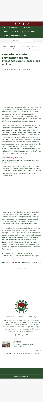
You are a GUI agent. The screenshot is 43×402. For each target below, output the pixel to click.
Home (3, 28)
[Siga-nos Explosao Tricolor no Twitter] (18, 335)
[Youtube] (23, 24)
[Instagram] (27, 24)
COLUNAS (5, 32)
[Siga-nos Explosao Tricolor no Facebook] (15, 335)
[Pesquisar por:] (21, 40)
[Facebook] (15, 24)
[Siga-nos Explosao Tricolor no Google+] (22, 335)
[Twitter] (19, 24)
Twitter (13, 262)
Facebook (37, 262)
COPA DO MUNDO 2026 (18, 36)
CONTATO (5, 36)
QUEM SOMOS (26, 28)
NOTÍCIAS (15, 32)
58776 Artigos (32, 317)
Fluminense (13, 28)
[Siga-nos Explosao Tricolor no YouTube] (26, 335)
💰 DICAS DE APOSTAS (28, 32)
